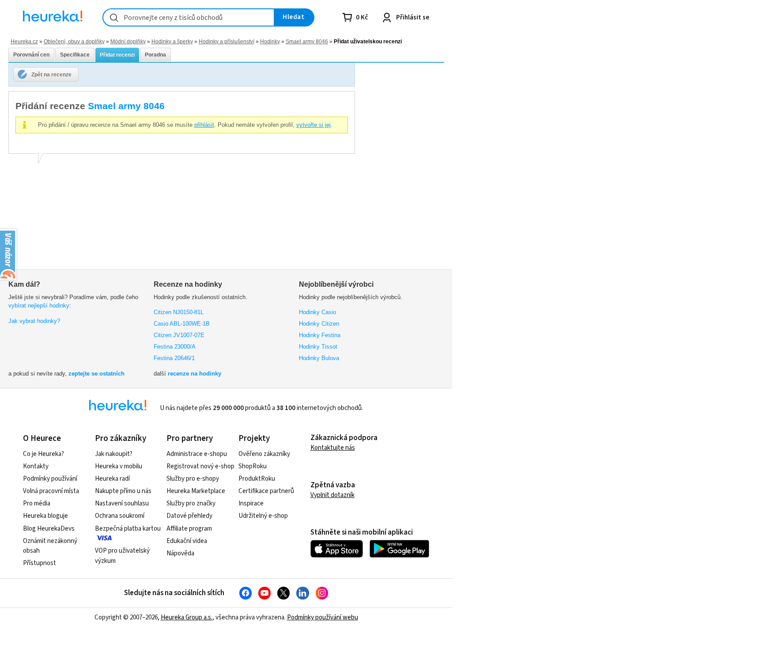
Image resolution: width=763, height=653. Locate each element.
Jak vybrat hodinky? (34, 321)
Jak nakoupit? (113, 454)
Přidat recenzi (117, 55)
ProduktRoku (256, 478)
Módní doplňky (128, 41)
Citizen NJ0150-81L (179, 312)
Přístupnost (39, 563)
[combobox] (188, 17)
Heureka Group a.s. (186, 617)
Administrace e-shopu (196, 454)
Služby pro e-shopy (192, 478)
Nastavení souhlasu (122, 503)
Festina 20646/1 (174, 358)
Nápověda (180, 553)
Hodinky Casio (317, 312)
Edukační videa (186, 541)
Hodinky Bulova (319, 358)
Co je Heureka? (43, 454)
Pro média (36, 503)
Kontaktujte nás (332, 447)
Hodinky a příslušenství (226, 41)
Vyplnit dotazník (332, 495)
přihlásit (204, 124)
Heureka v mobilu (118, 466)
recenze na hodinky (194, 373)
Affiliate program (189, 528)
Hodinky (270, 41)
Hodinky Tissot (318, 346)
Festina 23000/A (175, 346)
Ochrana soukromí (119, 515)
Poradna (155, 55)
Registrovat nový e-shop (200, 466)
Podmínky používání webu (322, 617)
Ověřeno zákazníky (264, 454)
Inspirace (251, 503)
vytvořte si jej (313, 124)
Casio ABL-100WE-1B (182, 323)
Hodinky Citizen (319, 323)
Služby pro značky (190, 503)
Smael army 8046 (307, 41)
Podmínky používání (50, 478)
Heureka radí (112, 478)
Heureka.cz (24, 41)
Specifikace (75, 55)
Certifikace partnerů (266, 491)
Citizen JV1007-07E (179, 335)
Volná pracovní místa (51, 491)
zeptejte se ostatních (96, 373)
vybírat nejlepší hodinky (38, 305)
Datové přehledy (189, 515)
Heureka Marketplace (195, 491)
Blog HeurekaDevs (49, 528)
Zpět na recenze (51, 74)
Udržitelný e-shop (263, 515)
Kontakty (36, 466)
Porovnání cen (31, 55)
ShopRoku (252, 466)
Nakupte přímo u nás (123, 491)
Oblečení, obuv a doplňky (74, 41)
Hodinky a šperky (172, 41)
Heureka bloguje (45, 515)
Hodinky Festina (319, 335)
